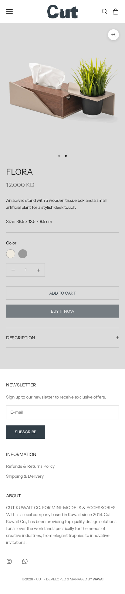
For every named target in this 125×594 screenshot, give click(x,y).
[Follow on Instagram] (9, 561)
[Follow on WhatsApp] (25, 561)
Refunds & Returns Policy (30, 466)
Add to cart (62, 293)
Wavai (98, 579)
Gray (22, 253)
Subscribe (25, 431)
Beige (10, 253)
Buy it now (62, 311)
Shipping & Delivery (25, 476)
